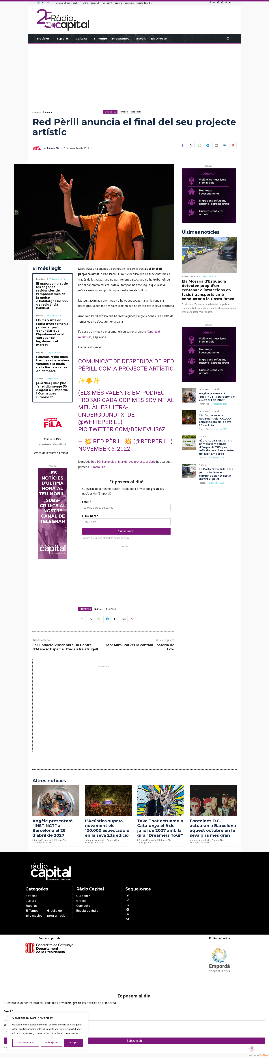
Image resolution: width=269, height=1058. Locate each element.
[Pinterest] (233, 145)
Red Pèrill (136, 111)
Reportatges (41, 279)
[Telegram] (222, 3)
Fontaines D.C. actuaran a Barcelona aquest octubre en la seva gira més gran (213, 828)
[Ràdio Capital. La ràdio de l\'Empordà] (63, 20)
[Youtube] (230, 3)
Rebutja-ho (51, 1043)
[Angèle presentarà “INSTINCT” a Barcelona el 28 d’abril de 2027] (189, 395)
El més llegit (46, 268)
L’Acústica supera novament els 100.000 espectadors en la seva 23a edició (215, 420)
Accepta (73, 1043)
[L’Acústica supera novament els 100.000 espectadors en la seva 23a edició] (189, 417)
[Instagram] (214, 3)
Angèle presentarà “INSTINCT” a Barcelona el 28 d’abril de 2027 (217, 397)
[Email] (216, 145)
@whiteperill (99, 421)
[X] (191, 145)
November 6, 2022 (104, 448)
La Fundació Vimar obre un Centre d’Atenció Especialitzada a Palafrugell (65, 647)
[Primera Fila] (37, 148)
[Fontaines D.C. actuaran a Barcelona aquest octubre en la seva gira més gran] (213, 800)
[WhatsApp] (199, 145)
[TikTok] (226, 3)
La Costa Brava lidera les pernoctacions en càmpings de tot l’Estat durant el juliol (216, 474)
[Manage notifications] (252, 1048)
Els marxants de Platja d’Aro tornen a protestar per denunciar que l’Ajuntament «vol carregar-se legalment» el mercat (52, 332)
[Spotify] (218, 3)
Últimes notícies (200, 232)
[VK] (224, 145)
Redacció (194, 276)
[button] (228, 38)
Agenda (39, 379)
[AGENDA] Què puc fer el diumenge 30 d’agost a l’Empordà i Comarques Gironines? (52, 390)
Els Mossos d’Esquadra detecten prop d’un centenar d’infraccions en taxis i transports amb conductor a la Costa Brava (208, 290)
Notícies (124, 111)
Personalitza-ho (25, 1043)
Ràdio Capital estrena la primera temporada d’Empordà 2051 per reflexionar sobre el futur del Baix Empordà (216, 447)
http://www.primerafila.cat (52, 444)
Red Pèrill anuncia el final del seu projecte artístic (123, 461)
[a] (97, 872)
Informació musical (42, 112)
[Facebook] (210, 3)
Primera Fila (53, 148)
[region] (47, 1031)
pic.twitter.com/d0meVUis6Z (121, 429)
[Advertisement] (134, 72)
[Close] (84, 1015)
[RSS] (127, 905)
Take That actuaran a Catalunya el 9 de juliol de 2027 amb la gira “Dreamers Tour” (160, 828)
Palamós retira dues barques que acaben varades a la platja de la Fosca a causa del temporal (52, 364)
